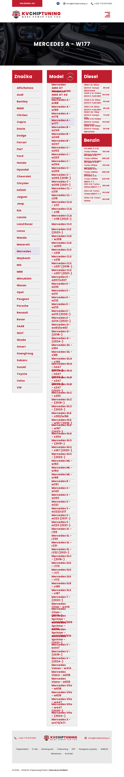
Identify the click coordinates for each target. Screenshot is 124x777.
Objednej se (27, 3)
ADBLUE (104, 749)
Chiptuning (62, 749)
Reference (56, 753)
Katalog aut (47, 749)
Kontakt (69, 753)
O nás (35, 749)
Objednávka (22, 749)
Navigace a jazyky (88, 749)
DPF (73, 749)
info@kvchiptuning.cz (77, 3)
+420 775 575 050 (103, 3)
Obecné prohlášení (58, 770)
